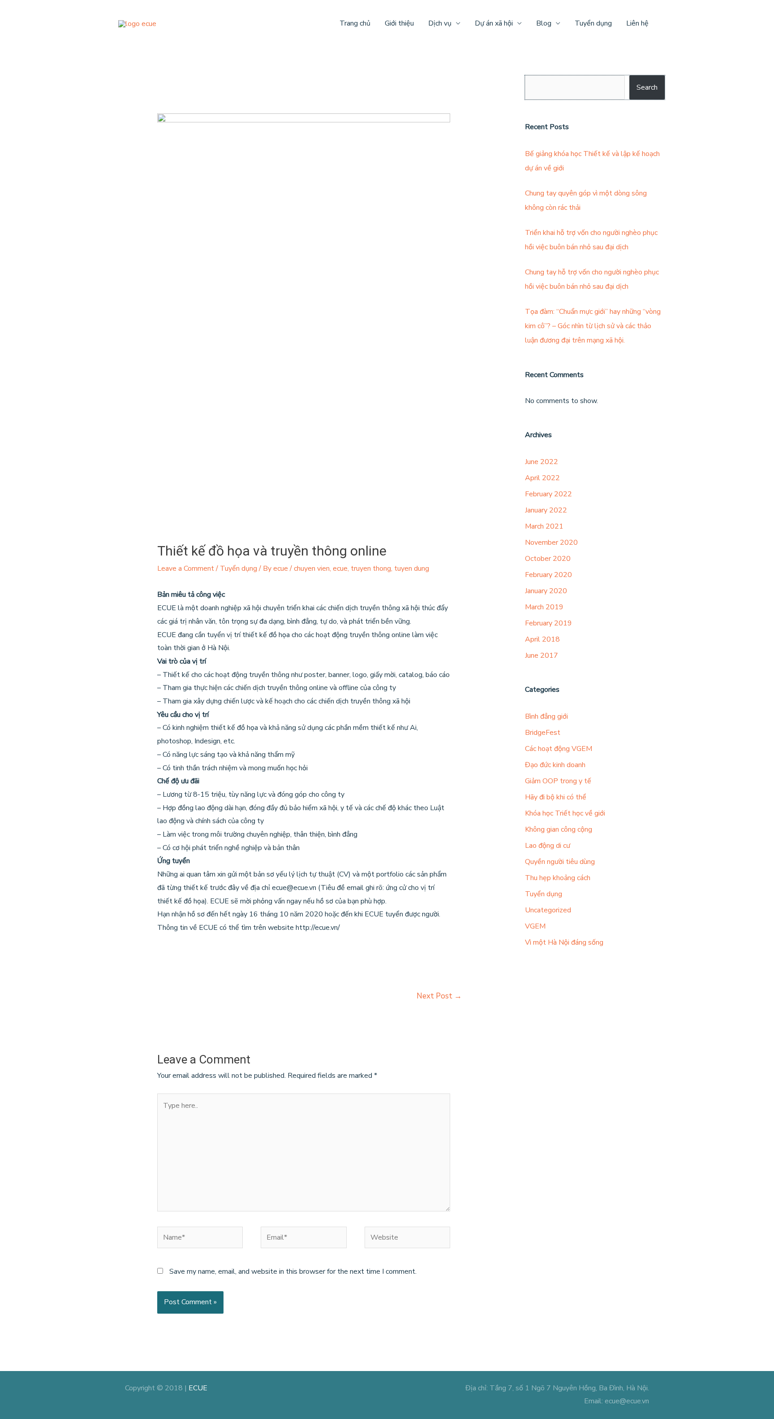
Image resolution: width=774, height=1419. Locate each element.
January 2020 (546, 591)
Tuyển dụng (593, 23)
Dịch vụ (440, 23)
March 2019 (544, 607)
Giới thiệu (399, 23)
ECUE (198, 1388)
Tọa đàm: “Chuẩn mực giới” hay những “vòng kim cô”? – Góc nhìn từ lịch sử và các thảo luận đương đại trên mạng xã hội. (593, 326)
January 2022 (546, 510)
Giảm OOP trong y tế (558, 781)
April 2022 (542, 478)
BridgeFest (542, 733)
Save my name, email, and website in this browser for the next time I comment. (293, 1271)
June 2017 (541, 655)
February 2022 (548, 494)
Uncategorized (548, 910)
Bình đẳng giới (546, 716)
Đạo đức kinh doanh (555, 765)
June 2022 (541, 462)
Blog (543, 23)
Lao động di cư (547, 846)
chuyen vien (312, 568)
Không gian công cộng (558, 829)
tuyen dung (411, 568)
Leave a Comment (185, 568)
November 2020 (551, 542)
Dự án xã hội (494, 23)
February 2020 (548, 575)
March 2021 (544, 526)
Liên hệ (637, 23)
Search (647, 87)
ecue (340, 568)
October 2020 (548, 559)
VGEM (535, 926)
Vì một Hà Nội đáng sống (564, 942)
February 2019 (548, 623)
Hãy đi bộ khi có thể (555, 797)
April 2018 (542, 639)
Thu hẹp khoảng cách (557, 878)
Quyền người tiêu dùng (560, 862)
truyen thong (371, 568)
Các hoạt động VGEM (558, 749)
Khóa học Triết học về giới (565, 813)
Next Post (439, 996)
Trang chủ (355, 23)
